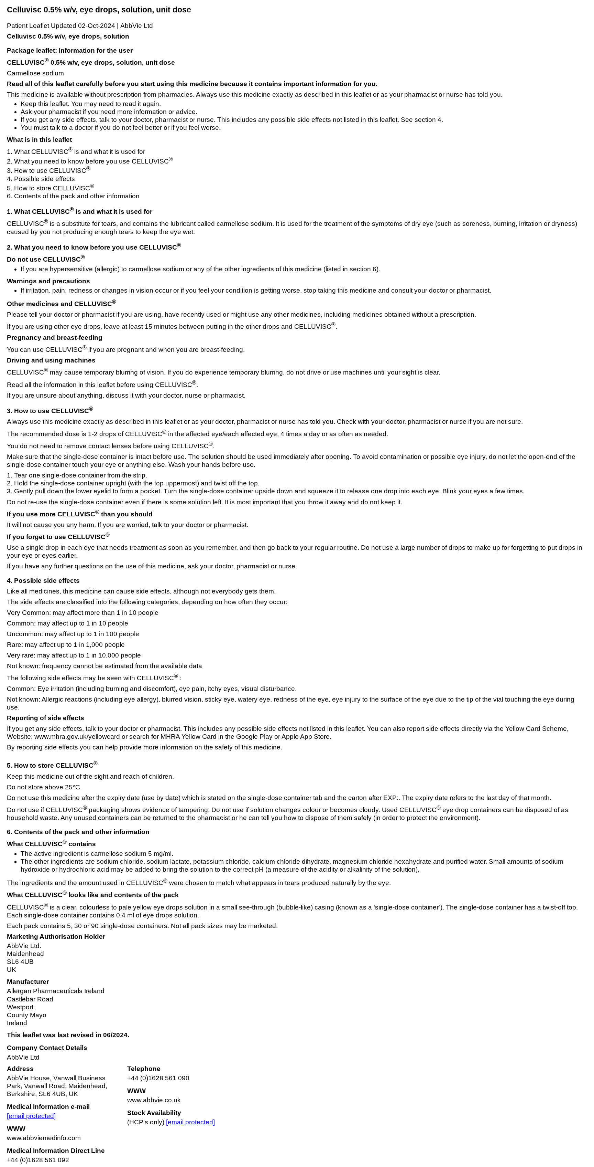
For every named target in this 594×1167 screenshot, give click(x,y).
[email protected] (31, 1115)
